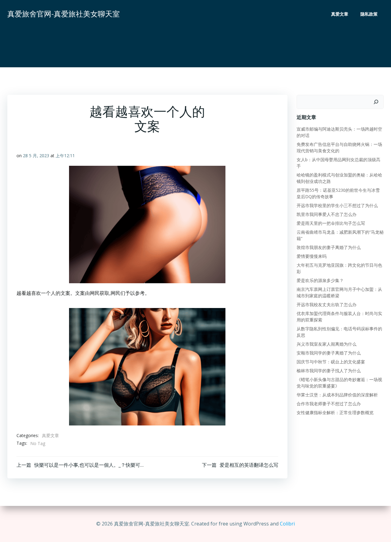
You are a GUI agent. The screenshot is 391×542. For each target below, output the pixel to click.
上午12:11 (65, 155)
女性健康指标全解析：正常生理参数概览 (335, 412)
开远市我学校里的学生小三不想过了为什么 (337, 205)
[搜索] (376, 102)
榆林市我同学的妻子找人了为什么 (329, 370)
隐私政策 (369, 14)
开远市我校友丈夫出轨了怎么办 (326, 304)
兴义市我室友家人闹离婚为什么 (326, 344)
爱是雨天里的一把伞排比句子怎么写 (331, 223)
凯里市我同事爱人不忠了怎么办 (326, 214)
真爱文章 (339, 14)
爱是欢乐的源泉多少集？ (320, 280)
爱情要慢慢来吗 (312, 256)
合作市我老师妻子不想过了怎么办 (329, 403)
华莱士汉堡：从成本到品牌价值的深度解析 (337, 395)
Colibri (287, 523)
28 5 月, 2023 (36, 155)
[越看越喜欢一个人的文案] (147, 366)
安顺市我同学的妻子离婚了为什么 (329, 353)
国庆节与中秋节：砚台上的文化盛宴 (331, 362)
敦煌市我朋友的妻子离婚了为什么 (329, 247)
